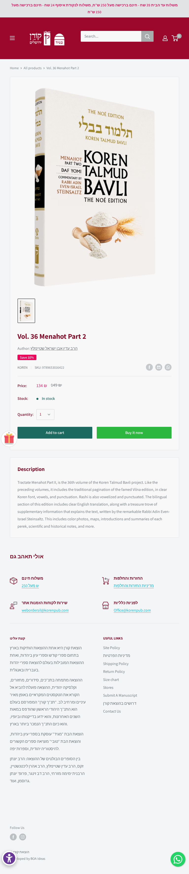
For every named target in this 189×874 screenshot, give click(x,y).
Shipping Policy (115, 663)
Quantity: (25, 414)
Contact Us (112, 711)
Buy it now (134, 432)
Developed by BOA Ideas (27, 858)
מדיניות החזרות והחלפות (134, 585)
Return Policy (114, 671)
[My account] (165, 38)
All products (33, 68)
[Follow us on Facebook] (13, 837)
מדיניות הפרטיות (116, 655)
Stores (108, 687)
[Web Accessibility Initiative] (9, 858)
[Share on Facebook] (149, 367)
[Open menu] (12, 38)
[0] (175, 38)
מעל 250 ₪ (30, 585)
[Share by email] (158, 367)
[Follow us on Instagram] (22, 837)
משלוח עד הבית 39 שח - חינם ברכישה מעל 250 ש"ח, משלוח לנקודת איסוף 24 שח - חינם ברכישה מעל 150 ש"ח (95, 8)
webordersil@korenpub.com (45, 610)
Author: (47, 348)
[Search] (147, 36)
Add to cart (55, 432)
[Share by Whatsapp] (168, 367)
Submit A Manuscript (120, 695)
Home (14, 68)
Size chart (111, 679)
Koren (22, 367)
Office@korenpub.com (132, 610)
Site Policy (111, 647)
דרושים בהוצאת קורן (119, 703)
